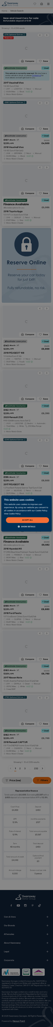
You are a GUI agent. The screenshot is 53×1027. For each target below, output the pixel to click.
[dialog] (26, 513)
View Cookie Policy (12, 513)
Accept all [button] (27, 520)
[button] (26, 526)
